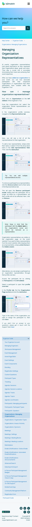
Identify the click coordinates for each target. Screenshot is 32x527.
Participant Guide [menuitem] (8, 498)
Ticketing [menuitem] (8, 382)
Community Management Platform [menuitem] (15, 491)
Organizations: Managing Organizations (14, 44)
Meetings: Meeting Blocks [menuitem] (13, 438)
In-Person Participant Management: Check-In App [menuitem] (16, 477)
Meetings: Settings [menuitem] (11, 434)
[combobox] (13, 28)
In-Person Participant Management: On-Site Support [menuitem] (16, 482)
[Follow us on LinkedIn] (21, 508)
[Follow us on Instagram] (24, 512)
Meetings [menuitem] (8, 431)
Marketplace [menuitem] (9, 445)
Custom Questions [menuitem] (11, 375)
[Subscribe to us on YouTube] (28, 512)
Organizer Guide (18, 41)
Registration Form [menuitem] (10, 494)
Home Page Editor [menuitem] (10, 356)
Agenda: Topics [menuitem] (10, 396)
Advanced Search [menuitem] (10, 463)
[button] (28, 338)
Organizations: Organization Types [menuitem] (16, 420)
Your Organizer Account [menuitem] (12, 342)
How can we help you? (12, 20)
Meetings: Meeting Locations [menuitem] (14, 441)
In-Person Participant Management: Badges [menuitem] (16, 471)
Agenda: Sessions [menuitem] (10, 385)
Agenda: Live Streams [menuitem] (11, 400)
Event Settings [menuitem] (9, 360)
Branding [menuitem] (7, 367)
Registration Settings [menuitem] (11, 371)
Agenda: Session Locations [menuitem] (13, 389)
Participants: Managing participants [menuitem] (16, 403)
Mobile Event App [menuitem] (10, 487)
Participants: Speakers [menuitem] (12, 411)
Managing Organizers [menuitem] (11, 346)
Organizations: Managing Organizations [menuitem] (13, 415)
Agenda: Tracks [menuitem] (10, 393)
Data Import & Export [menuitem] (11, 467)
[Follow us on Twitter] (28, 508)
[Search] (28, 28)
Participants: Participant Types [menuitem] (14, 407)
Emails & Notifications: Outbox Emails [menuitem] (16, 449)
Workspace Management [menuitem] (13, 349)
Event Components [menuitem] (11, 364)
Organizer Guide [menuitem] (8, 338)
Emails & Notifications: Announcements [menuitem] (12, 459)
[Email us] (24, 508)
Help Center (6, 41)
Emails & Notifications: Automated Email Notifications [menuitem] (15, 453)
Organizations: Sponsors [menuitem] (13, 427)
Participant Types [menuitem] (10, 378)
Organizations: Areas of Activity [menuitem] (14, 423)
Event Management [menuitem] (11, 353)
